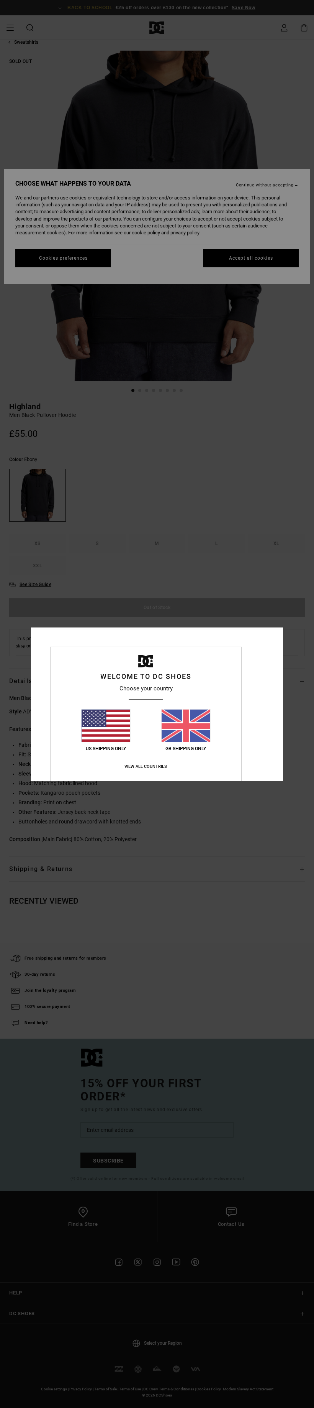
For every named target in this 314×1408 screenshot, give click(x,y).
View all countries (145, 766)
